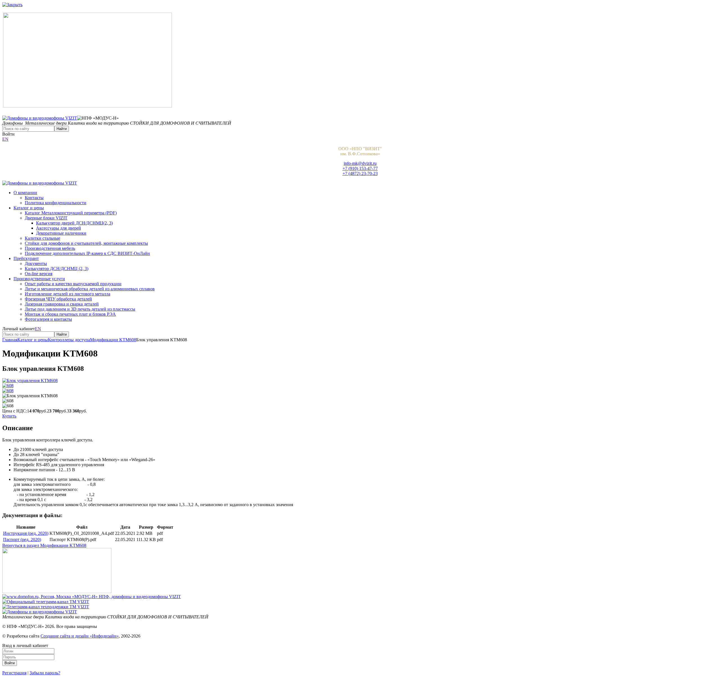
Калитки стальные (42, 238)
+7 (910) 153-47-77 (360, 168)
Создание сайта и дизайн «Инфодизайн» (79, 636)
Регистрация (14, 672)
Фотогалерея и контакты (48, 319)
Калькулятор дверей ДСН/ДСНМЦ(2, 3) (74, 223)
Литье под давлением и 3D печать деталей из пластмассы (80, 309)
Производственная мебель (50, 248)
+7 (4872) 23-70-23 (360, 173)
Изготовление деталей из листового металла (67, 293)
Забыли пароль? (45, 672)
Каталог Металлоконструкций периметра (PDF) (71, 212)
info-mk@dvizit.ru (360, 163)
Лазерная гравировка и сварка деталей (62, 304)
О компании (25, 192)
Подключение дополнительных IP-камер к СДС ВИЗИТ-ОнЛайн (87, 253)
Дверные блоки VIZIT (46, 218)
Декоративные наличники (61, 233)
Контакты (34, 197)
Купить (9, 416)
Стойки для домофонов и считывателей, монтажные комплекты (86, 243)
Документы (36, 263)
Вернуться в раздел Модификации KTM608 (44, 545)
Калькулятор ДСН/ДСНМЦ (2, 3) (56, 268)
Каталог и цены (29, 207)
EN (5, 139)
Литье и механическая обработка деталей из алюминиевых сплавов (90, 288)
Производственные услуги (39, 278)
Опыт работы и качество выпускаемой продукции (73, 283)
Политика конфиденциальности (55, 202)
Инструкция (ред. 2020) (25, 533)
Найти (62, 129)
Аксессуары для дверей (58, 228)
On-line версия (38, 273)
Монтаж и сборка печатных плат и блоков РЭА (70, 314)
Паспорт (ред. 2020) (22, 539)
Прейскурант (26, 258)
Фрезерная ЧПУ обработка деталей (58, 299)
